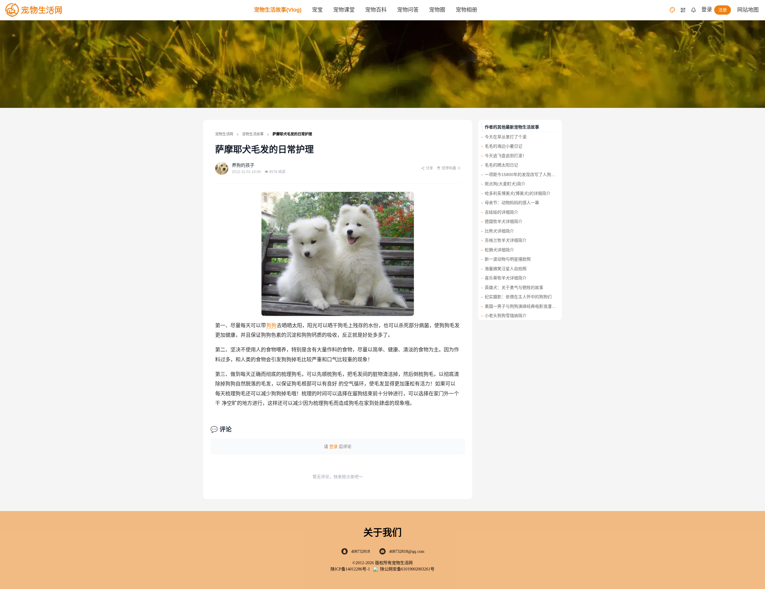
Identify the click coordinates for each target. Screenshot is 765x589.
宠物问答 (408, 10)
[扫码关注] (683, 10)
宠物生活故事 (253, 134)
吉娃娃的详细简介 (501, 212)
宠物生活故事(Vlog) (278, 10)
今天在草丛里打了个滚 (506, 136)
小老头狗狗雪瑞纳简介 (506, 315)
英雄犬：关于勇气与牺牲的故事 (514, 287)
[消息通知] (693, 10)
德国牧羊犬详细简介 (503, 221)
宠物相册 (466, 10)
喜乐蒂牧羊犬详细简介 (506, 278)
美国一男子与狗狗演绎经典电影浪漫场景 (522, 306)
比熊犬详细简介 (499, 231)
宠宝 (317, 10)
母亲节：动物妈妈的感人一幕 (512, 202)
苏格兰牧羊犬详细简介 (506, 240)
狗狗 (271, 325)
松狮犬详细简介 (499, 249)
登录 (706, 10)
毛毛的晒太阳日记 (501, 165)
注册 (722, 9)
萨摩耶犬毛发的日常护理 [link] (292, 134)
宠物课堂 (344, 10)
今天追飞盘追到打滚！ (506, 155)
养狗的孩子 (243, 165)
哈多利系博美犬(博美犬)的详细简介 (517, 193)
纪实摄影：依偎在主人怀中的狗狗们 (518, 296)
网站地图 (748, 10)
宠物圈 (437, 10)
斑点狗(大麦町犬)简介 (505, 183)
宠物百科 (376, 10)
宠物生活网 (224, 134)
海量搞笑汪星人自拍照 (506, 268)
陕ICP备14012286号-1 (350, 569)
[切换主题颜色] (672, 10)
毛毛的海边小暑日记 (503, 146)
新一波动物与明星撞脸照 (508, 259)
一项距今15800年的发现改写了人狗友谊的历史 (528, 174)
